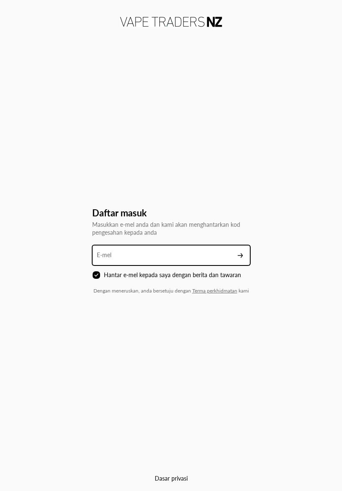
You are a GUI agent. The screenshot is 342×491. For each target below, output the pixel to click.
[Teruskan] (240, 255)
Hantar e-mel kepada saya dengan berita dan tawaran (172, 274)
